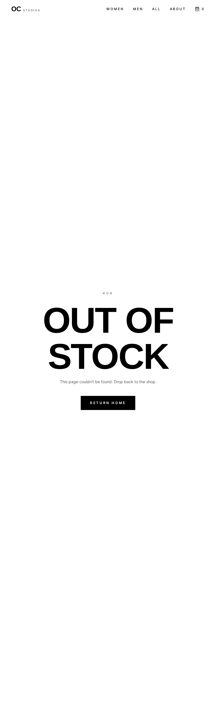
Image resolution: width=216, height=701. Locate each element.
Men (138, 9)
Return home (108, 403)
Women (115, 9)
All (156, 9)
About (178, 9)
